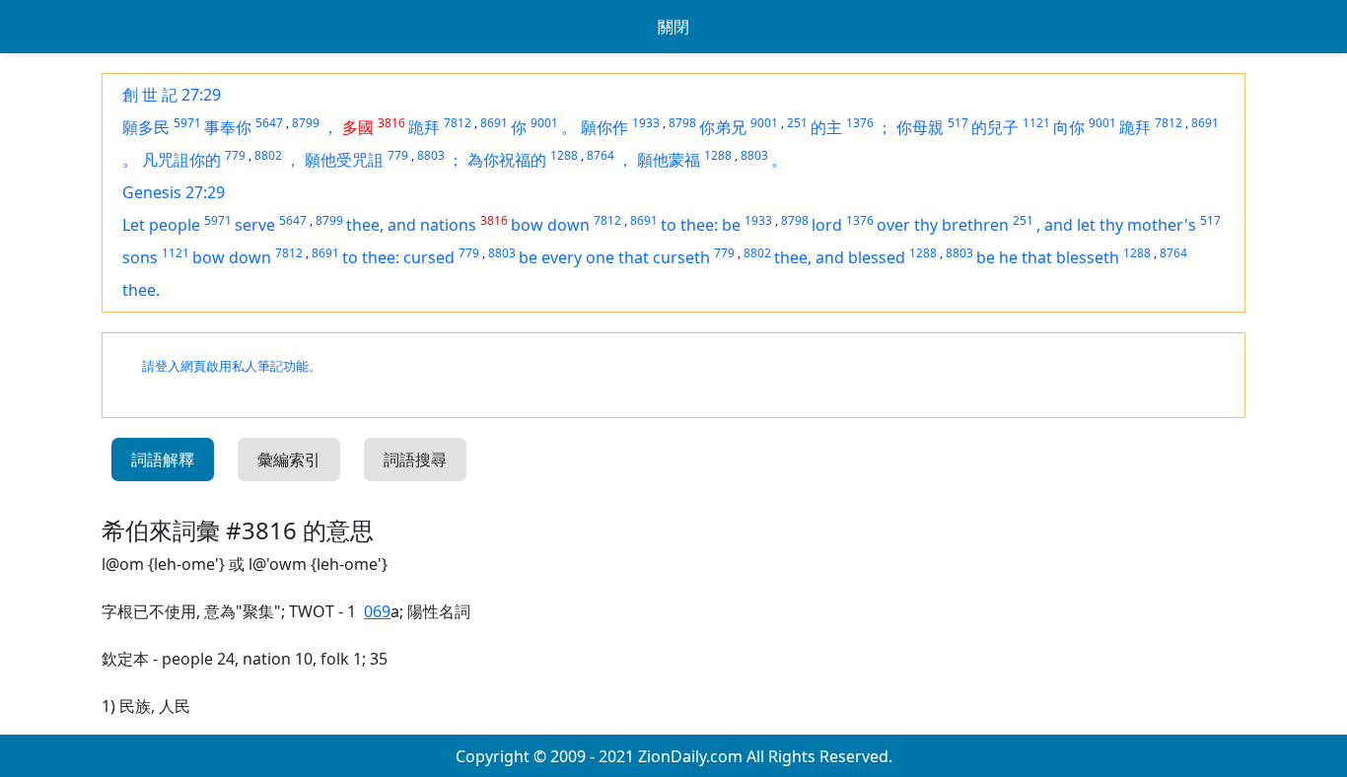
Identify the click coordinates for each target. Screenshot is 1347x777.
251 (797, 122)
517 (958, 122)
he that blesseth (1059, 257)
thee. (141, 290)
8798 (682, 122)
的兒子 (995, 127)
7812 (457, 122)
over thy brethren (943, 225)
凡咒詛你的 (181, 160)
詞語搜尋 (415, 459)
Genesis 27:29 (173, 192)
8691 (494, 122)
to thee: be (701, 225)
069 (377, 611)
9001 (544, 122)
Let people (161, 225)
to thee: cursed (398, 257)
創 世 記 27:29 (171, 95)
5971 (187, 122)
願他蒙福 (668, 160)
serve (255, 225)
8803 (431, 155)
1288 (564, 155)
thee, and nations (411, 225)
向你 (1069, 127)
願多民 (146, 127)
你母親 (920, 127)
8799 (305, 122)
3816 (391, 122)
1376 (860, 122)
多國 (358, 127)
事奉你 (227, 127)
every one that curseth (625, 257)
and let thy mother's (1120, 225)
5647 (269, 122)
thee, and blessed (839, 257)
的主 (826, 127)
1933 (646, 122)
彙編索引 (288, 459)
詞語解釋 (162, 459)
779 (235, 155)
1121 (1036, 122)
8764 (600, 155)
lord (827, 225)
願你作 (604, 127)
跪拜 (424, 127)
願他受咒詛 (344, 160)
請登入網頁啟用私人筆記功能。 (231, 366)
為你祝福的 (506, 160)
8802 (268, 155)
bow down (550, 225)
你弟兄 (722, 127)
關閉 (673, 26)
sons (140, 257)
